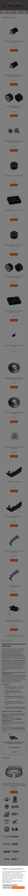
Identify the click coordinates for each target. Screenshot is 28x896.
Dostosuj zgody (7, 887)
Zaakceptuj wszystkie (18, 887)
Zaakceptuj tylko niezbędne (10, 885)
